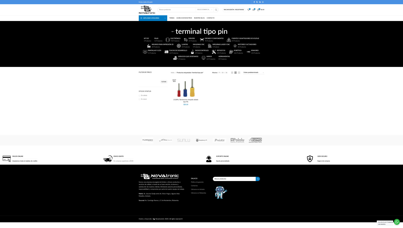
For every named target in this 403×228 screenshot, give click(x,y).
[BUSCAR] (216, 9)
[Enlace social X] (257, 2)
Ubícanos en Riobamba (198, 193)
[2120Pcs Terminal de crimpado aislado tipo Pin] (186, 87)
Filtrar (163, 81)
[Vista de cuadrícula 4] (239, 72)
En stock (144, 99)
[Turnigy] (148, 140)
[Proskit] (219, 140)
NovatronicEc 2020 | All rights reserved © (169, 219)
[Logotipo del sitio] (147, 9)
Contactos (194, 186)
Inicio (172, 72)
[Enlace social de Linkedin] (260, 2)
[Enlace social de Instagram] (165, 209)
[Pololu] (237, 140)
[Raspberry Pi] (201, 140)
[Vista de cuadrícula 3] (236, 72)
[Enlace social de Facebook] (254, 2)
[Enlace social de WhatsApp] (262, 2)
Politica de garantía (197, 182)
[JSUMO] (255, 140)
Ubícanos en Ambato (198, 189)
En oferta (144, 95)
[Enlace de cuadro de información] (19, 158)
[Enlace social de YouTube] (170, 209)
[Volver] (173, 32)
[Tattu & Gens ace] (166, 140)
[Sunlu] (183, 140)
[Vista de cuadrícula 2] (232, 72)
